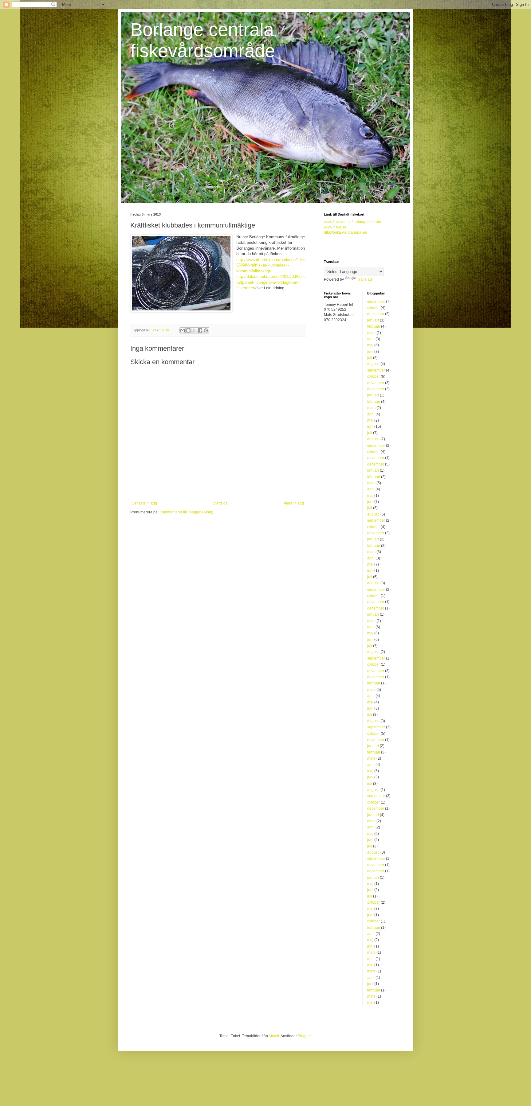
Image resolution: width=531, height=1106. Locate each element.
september (376, 301)
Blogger (304, 1036)
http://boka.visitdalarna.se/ (345, 232)
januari (373, 320)
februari (373, 326)
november (375, 383)
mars (371, 333)
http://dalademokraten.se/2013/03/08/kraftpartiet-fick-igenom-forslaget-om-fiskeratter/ (270, 282)
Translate (365, 279)
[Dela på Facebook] (200, 330)
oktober (373, 308)
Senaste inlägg (144, 503)
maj (370, 345)
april (371, 339)
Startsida (220, 503)
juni (370, 351)
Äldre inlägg (294, 503)
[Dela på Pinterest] (206, 330)
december (375, 314)
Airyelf (274, 1036)
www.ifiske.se (335, 227)
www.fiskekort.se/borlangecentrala (352, 222)
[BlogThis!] (188, 330)
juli (369, 358)
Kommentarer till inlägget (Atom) (186, 512)
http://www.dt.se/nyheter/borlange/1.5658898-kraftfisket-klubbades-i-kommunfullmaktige (270, 265)
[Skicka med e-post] (182, 330)
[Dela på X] (194, 330)
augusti (373, 364)
